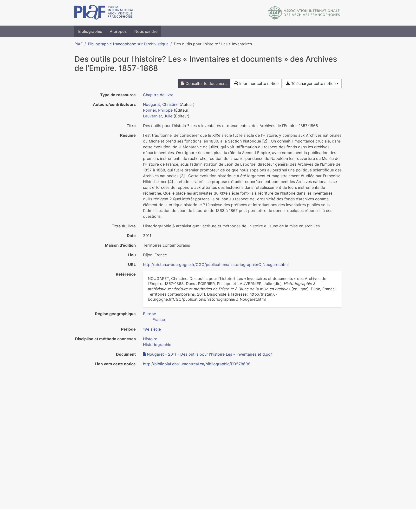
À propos (118, 31)
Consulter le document (205, 83)
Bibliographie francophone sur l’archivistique (128, 43)
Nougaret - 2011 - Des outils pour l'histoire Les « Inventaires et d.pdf (209, 354)
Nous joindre (145, 31)
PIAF (78, 43)
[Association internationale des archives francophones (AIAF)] (304, 13)
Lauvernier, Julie (157, 116)
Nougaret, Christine (160, 104)
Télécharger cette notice (313, 83)
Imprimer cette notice (258, 83)
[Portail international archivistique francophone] (104, 13)
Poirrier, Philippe (158, 110)
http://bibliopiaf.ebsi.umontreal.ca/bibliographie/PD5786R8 (196, 363)
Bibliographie (90, 31)
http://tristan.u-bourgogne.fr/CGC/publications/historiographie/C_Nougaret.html (216, 264)
